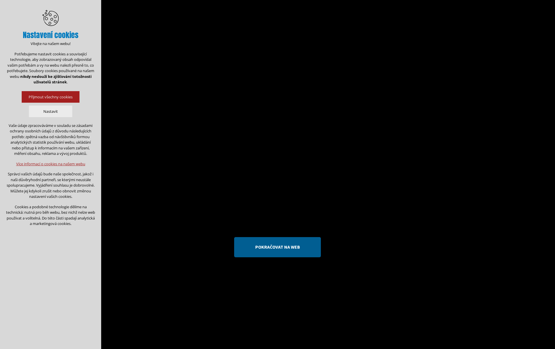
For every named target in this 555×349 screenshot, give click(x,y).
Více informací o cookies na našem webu (50, 163)
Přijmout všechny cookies (51, 97)
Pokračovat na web (277, 247)
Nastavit (50, 111)
